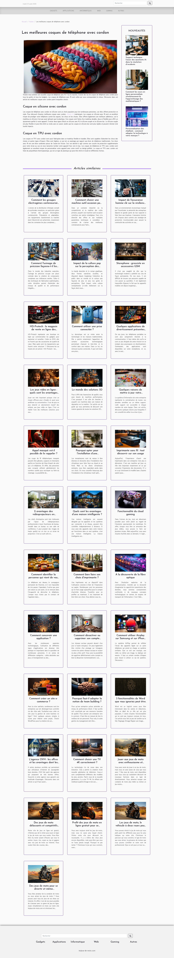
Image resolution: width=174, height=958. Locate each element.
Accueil (24, 21)
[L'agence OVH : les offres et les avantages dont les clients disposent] (43, 747)
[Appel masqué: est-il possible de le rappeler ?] (43, 438)
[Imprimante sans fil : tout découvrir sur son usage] (130, 438)
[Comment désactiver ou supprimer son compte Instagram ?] (87, 623)
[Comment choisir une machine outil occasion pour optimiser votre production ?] (87, 188)
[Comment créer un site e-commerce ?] (43, 686)
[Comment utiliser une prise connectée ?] (87, 314)
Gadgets (53, 10)
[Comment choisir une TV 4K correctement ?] (87, 747)
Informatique (86, 10)
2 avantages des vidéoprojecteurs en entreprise (43, 514)
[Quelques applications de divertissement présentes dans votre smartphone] (130, 314)
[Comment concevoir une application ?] (43, 623)
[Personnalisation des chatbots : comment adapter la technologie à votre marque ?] (137, 116)
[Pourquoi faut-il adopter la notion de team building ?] (87, 686)
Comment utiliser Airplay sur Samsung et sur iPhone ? (130, 638)
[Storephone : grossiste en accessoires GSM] (130, 251)
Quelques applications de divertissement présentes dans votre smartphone (130, 329)
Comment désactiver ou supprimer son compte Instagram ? (87, 638)
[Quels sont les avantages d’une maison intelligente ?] (87, 499)
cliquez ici (70, 114)
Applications (68, 10)
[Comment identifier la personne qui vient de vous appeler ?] (43, 562)
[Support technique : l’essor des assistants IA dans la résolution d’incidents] (137, 45)
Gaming (109, 10)
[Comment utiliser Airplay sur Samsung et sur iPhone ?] (130, 623)
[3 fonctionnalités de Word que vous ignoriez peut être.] (130, 686)
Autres (121, 10)
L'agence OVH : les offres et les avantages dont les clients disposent (43, 762)
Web (99, 10)
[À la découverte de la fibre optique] (130, 562)
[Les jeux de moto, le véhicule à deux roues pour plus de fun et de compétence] (130, 810)
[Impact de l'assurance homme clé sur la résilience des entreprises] (130, 188)
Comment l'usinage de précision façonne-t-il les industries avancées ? (43, 266)
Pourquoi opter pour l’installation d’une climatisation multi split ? (87, 453)
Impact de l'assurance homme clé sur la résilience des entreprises (130, 203)
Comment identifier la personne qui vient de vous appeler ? (43, 577)
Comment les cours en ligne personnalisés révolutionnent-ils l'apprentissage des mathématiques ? (135, 96)
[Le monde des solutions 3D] (87, 377)
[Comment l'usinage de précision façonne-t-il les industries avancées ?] (43, 251)
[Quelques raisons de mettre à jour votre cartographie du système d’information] (130, 377)
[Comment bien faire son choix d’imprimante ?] (87, 562)
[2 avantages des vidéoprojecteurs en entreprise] (43, 499)
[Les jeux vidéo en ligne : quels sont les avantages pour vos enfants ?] (43, 377)
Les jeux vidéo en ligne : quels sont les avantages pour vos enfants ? (43, 393)
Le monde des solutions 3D (87, 390)
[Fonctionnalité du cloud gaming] (130, 499)
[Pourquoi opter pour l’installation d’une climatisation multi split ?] (87, 438)
